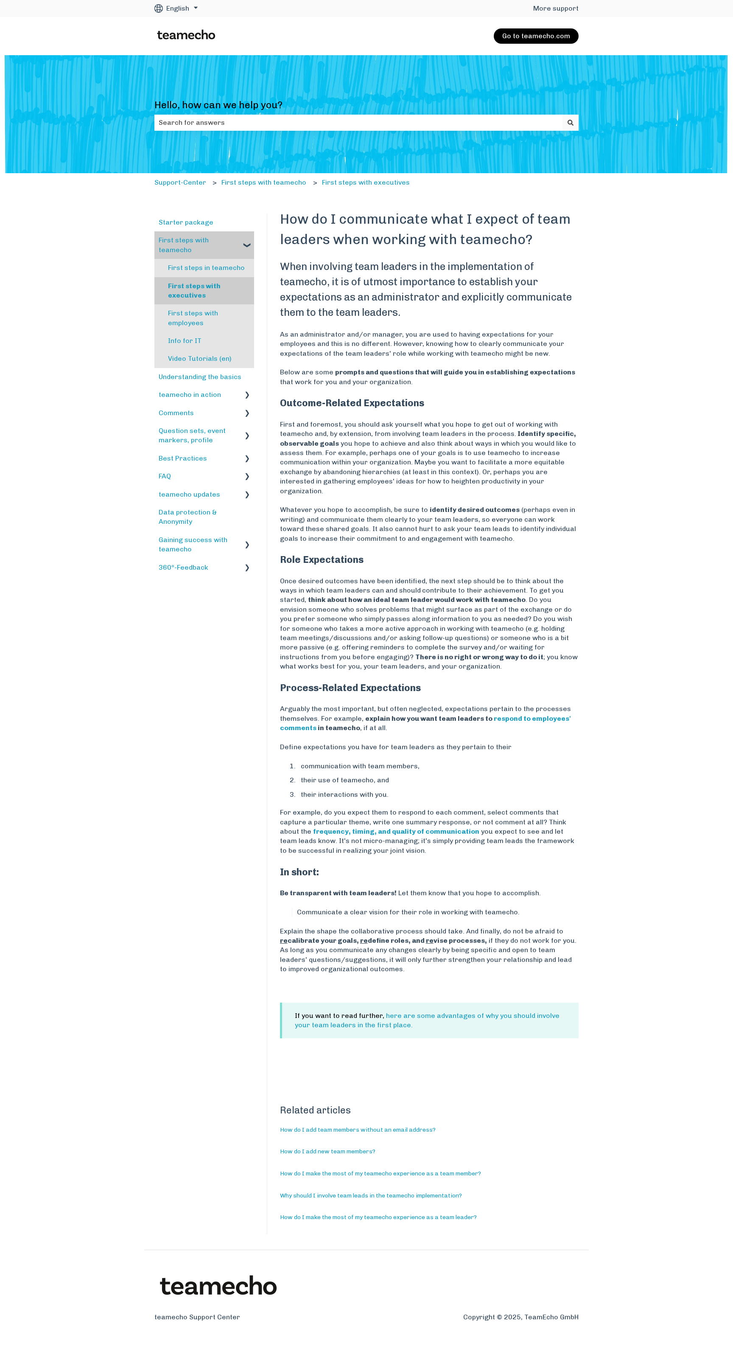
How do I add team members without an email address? (358, 1129)
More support (556, 8)
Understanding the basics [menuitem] (200, 377)
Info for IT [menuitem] (184, 341)
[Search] (570, 123)
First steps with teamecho (263, 182)
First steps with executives (366, 182)
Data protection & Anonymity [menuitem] (188, 517)
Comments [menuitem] (176, 413)
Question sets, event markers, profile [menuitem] (192, 435)
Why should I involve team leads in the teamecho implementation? (371, 1195)
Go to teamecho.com (536, 36)
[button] (247, 241)
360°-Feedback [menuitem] (183, 567)
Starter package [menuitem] (186, 222)
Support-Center (180, 182)
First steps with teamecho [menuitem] (184, 244)
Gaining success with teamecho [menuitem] (193, 544)
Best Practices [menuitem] (183, 458)
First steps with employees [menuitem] (193, 317)
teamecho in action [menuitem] (190, 395)
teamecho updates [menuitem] (189, 494)
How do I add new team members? (327, 1151)
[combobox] (358, 123)
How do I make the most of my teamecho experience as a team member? (380, 1173)
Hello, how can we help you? (218, 105)
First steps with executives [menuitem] (194, 290)
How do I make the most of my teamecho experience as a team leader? (378, 1217)
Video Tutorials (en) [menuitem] (200, 358)
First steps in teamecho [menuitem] (206, 268)
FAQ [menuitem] (165, 476)
